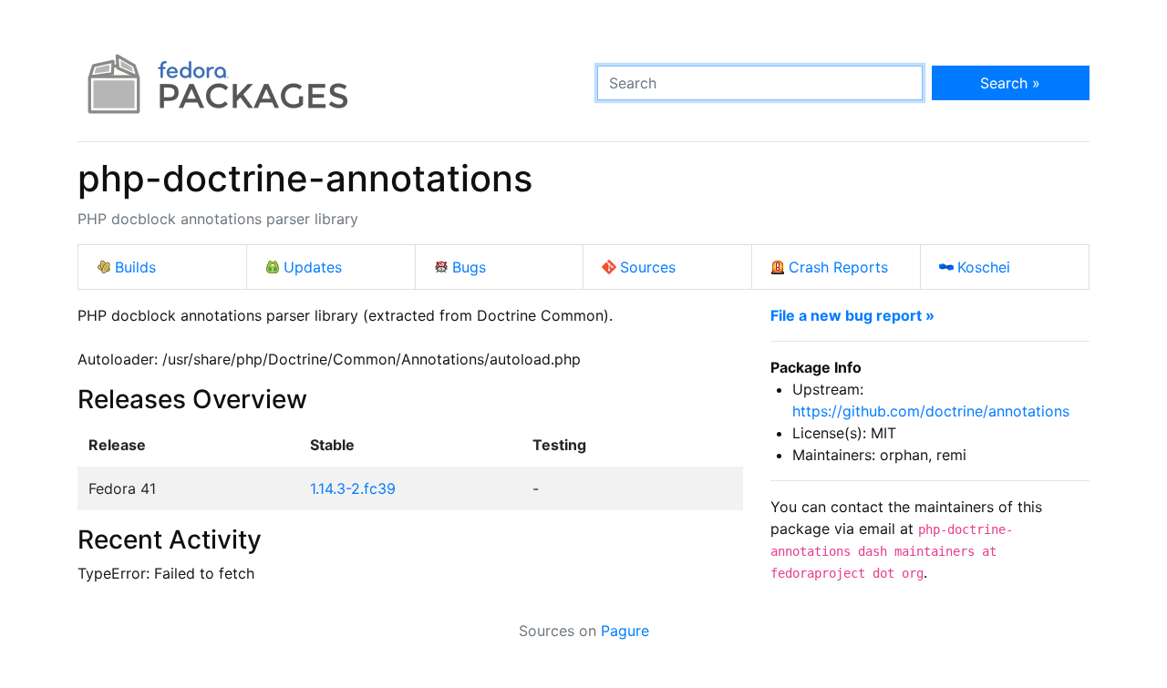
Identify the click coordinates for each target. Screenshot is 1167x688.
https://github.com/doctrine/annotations (930, 411)
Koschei (983, 267)
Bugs (469, 267)
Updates (313, 267)
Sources (648, 267)
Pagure (625, 630)
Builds (135, 267)
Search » (1010, 83)
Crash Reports (838, 267)
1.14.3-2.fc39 (353, 488)
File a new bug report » (852, 315)
